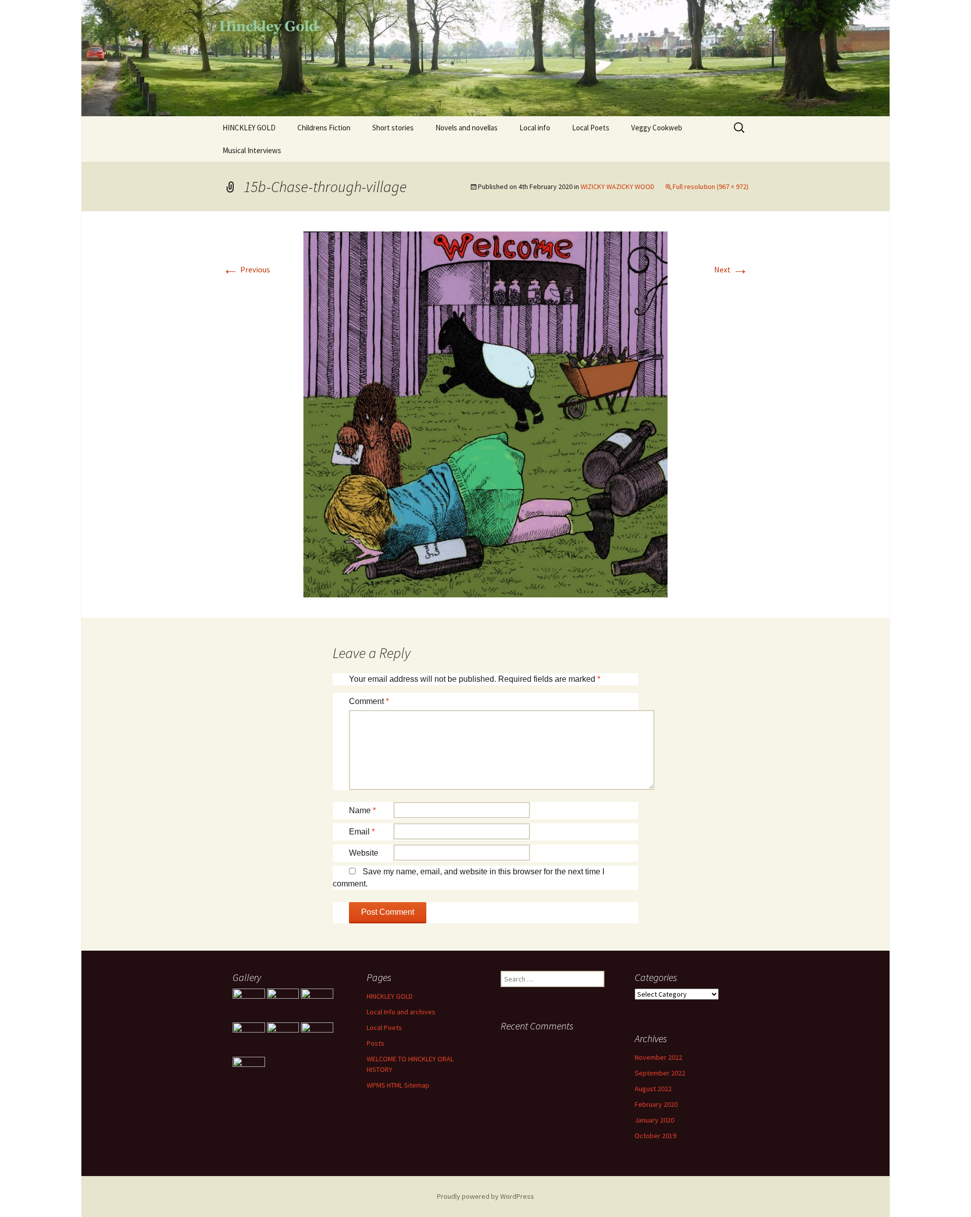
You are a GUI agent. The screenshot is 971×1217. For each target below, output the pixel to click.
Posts (375, 1043)
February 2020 (656, 1104)
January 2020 (654, 1120)
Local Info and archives (401, 1011)
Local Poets (590, 127)
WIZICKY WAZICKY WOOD (617, 186)
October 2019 (655, 1135)
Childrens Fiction (323, 127)
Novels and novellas (466, 127)
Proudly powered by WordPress (485, 1196)
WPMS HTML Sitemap (398, 1085)
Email (362, 831)
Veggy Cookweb (656, 127)
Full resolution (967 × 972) (710, 186)
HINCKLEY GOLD (249, 127)
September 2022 (660, 1073)
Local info (534, 127)
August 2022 (653, 1088)
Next (731, 269)
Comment (369, 701)
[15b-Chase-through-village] (485, 413)
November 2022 (658, 1057)
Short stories (393, 127)
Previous (246, 269)
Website (363, 853)
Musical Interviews (252, 150)
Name (362, 810)
